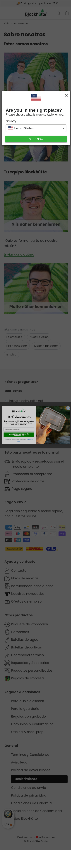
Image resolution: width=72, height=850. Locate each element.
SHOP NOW (36, 139)
